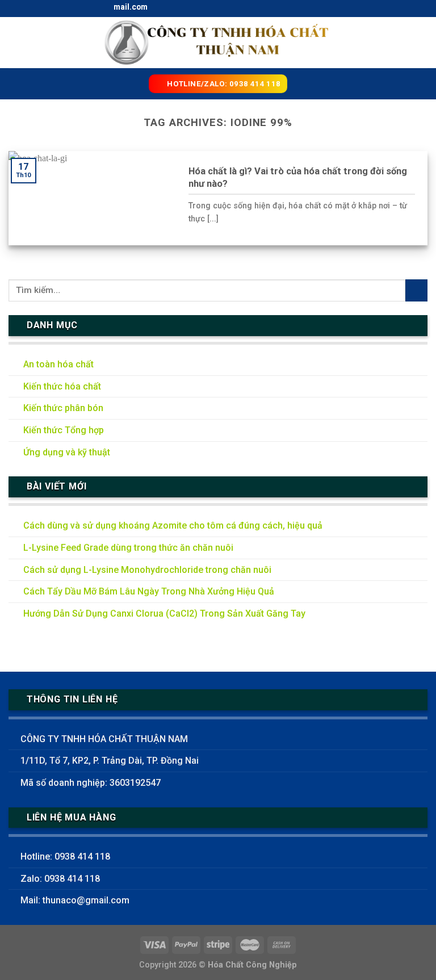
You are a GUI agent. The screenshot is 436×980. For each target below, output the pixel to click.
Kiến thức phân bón (63, 408)
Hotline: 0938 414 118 (65, 856)
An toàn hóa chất (58, 364)
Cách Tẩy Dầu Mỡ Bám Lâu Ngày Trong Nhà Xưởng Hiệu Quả (148, 591)
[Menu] (15, 42)
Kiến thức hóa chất (62, 386)
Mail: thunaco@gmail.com (74, 900)
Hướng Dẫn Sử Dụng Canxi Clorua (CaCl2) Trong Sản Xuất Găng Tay (164, 613)
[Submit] (416, 290)
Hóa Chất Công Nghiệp (252, 965)
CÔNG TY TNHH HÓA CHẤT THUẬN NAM (104, 739)
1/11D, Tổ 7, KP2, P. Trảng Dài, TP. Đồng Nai (109, 760)
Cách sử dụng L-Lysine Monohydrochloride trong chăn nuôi (147, 569)
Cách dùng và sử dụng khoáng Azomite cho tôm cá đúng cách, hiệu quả (172, 525)
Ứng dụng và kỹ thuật (66, 452)
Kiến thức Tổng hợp (63, 430)
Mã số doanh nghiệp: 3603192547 (90, 782)
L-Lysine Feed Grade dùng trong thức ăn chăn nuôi (128, 547)
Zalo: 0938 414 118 (60, 878)
